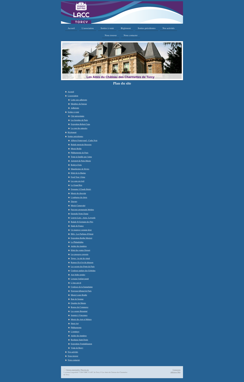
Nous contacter (74, 360)
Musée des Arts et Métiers (81, 319)
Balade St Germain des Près (82, 221)
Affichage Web (175, 372)
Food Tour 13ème (78, 177)
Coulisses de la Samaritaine (82, 286)
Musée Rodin (76, 148)
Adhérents (75, 107)
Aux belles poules (78, 274)
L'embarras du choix (79, 197)
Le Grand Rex (76, 185)
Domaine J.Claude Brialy (81, 189)
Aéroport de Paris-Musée (81, 160)
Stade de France (77, 225)
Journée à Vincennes (79, 315)
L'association (73, 95)
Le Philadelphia (77, 242)
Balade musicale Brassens (81, 144)
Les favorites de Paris (79, 120)
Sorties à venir (73, 112)
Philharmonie (76, 327)
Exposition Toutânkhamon (81, 343)
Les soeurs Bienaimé (79, 311)
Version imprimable (73, 370)
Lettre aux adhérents (79, 99)
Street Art (75, 323)
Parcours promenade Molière (82, 209)
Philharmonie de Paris (79, 152)
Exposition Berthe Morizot (81, 238)
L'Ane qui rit (76, 282)
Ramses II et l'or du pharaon (82, 262)
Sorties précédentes (75, 136)
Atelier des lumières (79, 246)
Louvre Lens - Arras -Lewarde (83, 217)
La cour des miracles (79, 128)
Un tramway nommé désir (81, 229)
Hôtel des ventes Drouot (80, 250)
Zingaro (74, 201)
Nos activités (73, 351)
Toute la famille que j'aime (81, 156)
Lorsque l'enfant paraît (80, 278)
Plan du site (85, 370)
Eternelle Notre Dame (79, 213)
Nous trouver (73, 356)
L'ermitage (75, 331)
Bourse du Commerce (79, 307)
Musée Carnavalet (78, 205)
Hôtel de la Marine (78, 173)
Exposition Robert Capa (80, 124)
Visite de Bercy (77, 347)
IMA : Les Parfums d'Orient (82, 234)
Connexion (176, 370)
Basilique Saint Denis (79, 339)
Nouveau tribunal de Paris (81, 290)
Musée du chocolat (78, 193)
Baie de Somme (77, 299)
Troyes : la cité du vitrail (80, 258)
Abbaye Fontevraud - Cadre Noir (84, 140)
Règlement (72, 132)
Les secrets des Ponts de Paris (83, 266)
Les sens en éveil (77, 181)
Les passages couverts (79, 254)
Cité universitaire (77, 116)
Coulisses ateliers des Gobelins (83, 270)
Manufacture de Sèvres (80, 168)
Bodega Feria (76, 164)
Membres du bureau (79, 103)
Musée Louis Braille (79, 295)
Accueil (71, 91)
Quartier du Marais (78, 303)
